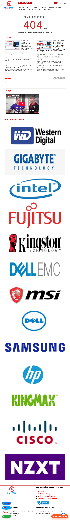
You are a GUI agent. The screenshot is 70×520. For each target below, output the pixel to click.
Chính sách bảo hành (44, 513)
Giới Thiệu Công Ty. (45, 494)
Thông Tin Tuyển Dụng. (47, 496)
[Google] (60, 78)
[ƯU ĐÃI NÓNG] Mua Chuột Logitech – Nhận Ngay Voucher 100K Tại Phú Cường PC (50, 70)
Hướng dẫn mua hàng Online (46, 511)
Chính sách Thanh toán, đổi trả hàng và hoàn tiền (19, 511)
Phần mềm (43, 7)
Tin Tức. (41, 492)
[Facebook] (54, 78)
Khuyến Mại (21, 9)
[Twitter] (57, 78)
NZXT (28, 7)
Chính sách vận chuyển (12, 513)
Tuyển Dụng (46, 9)
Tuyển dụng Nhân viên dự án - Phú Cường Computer (50, 58)
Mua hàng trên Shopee (60, 516)
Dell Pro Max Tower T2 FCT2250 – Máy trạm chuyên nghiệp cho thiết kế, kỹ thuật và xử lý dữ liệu (26, 45)
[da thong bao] (42, 503)
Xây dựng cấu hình (55, 7)
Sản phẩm (61, 3)
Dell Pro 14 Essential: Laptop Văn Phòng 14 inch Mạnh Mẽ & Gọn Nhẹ (18, 66)
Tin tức (35, 7)
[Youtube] (63, 78)
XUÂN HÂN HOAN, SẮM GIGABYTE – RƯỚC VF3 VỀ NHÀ (50, 66)
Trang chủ (21, 7)
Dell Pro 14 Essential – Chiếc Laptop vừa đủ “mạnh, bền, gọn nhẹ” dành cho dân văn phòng (18, 59)
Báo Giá (30, 9)
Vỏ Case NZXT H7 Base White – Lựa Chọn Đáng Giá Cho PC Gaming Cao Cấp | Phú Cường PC (50, 63)
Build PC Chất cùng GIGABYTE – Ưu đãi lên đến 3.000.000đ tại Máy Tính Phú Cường (50, 55)
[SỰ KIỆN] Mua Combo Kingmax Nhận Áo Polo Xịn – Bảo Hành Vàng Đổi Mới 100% (19, 70)
